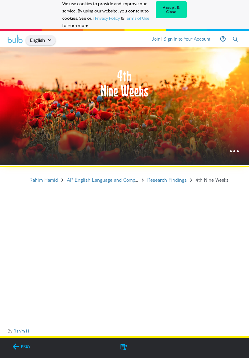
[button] (52, 40)
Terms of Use (137, 18)
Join (156, 38)
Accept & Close (171, 9)
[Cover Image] (124, 106)
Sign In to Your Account (186, 38)
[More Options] (234, 151)
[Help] (223, 39)
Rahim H (21, 331)
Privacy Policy (107, 18)
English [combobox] (37, 40)
